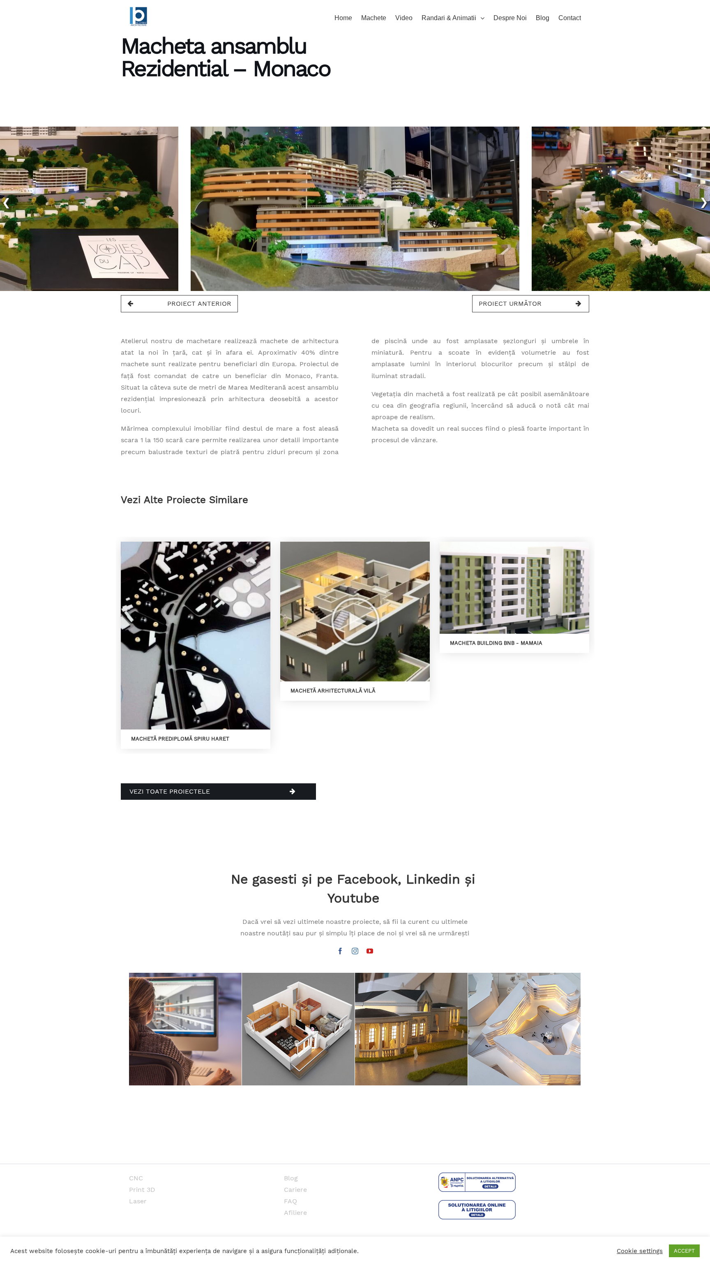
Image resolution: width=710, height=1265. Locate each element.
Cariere (295, 1189)
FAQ (290, 1201)
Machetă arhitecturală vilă (333, 691)
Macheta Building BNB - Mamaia (496, 643)
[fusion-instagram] (355, 951)
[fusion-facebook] (340, 951)
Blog (291, 1178)
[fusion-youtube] (370, 951)
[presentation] (6, 201)
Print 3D (142, 1189)
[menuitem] (347, 17)
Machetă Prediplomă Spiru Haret (180, 739)
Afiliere (295, 1213)
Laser (138, 1201)
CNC (136, 1178)
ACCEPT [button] (684, 1251)
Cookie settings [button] (640, 1251)
